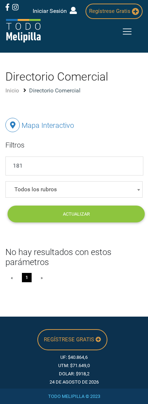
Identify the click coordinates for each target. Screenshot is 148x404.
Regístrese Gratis (110, 11)
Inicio (12, 90)
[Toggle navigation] (127, 31)
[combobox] (74, 189)
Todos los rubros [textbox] (35, 189)
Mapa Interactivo (47, 125)
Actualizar (76, 214)
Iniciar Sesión (51, 11)
